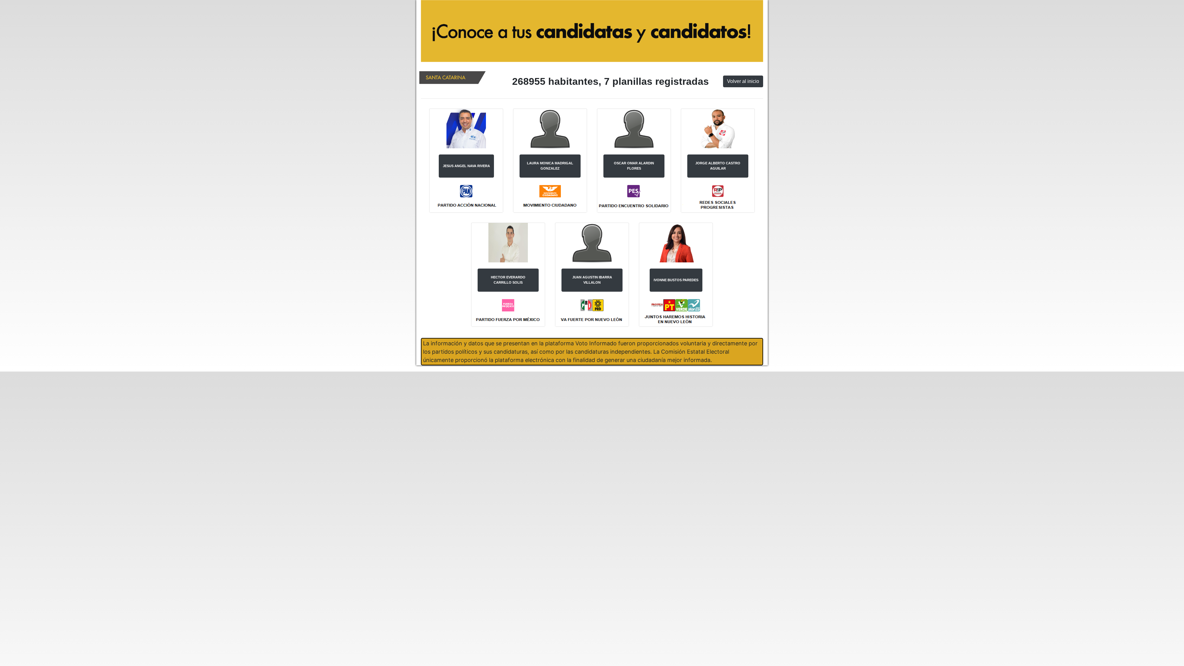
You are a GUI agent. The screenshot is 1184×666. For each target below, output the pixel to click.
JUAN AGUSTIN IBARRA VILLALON (592, 279)
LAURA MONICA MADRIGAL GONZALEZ (550, 165)
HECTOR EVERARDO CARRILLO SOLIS (508, 279)
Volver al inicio (743, 81)
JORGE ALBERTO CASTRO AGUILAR (717, 165)
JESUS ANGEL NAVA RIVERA (466, 166)
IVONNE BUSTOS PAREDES (676, 280)
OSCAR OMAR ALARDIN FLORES (634, 165)
